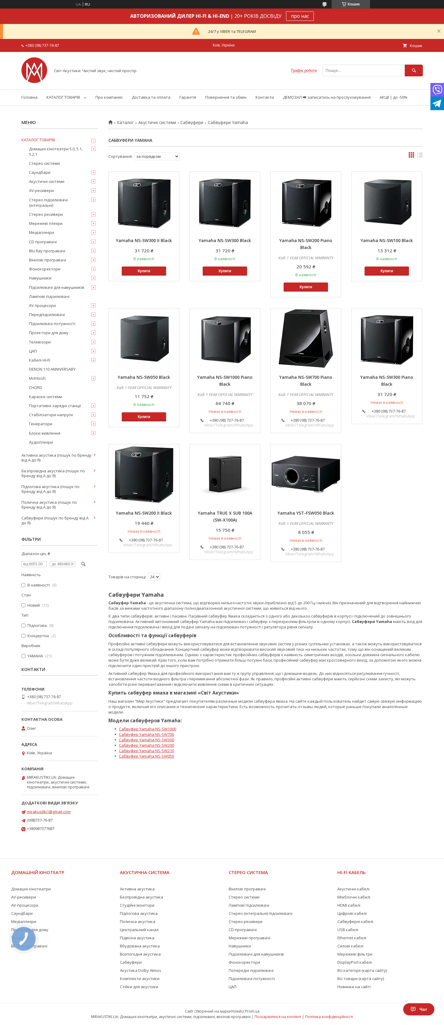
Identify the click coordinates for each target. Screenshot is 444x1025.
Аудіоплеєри (41, 442)
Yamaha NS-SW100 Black (387, 240)
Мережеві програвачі (249, 937)
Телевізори (40, 342)
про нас (300, 16)
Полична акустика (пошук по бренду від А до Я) (49, 505)
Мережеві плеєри (46, 223)
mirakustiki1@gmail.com (49, 811)
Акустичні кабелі (353, 889)
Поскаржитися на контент (278, 1016)
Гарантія (187, 97)
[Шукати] (414, 70)
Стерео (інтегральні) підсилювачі (260, 913)
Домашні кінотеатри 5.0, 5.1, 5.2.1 (55, 151)
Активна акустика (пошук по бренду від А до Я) (56, 457)
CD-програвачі (243, 929)
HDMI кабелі (348, 905)
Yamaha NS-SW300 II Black (144, 240)
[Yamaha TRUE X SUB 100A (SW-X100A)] (225, 474)
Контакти (265, 97)
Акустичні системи (157, 122)
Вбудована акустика (140, 946)
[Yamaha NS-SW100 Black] (387, 202)
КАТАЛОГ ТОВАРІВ (63, 97)
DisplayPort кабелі (354, 962)
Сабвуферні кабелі (355, 921)
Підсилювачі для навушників (56, 287)
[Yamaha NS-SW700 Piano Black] (306, 338)
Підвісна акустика (137, 937)
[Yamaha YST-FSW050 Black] (306, 474)
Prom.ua (252, 1011)
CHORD (35, 387)
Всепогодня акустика (140, 954)
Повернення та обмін (225, 97)
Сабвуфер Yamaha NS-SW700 (146, 734)
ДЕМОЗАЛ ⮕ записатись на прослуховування (327, 97)
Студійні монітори (137, 905)
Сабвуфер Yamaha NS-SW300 (146, 739)
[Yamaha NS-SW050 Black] (144, 338)
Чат (423, 1009)
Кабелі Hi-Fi (39, 360)
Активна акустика (137, 889)
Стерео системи (44, 163)
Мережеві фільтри (354, 954)
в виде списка (420, 156)
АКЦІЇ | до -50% (393, 97)
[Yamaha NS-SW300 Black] (225, 202)
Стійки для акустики (139, 986)
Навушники (40, 278)
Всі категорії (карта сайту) (362, 970)
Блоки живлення (44, 433)
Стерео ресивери (46, 214)
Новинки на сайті (354, 986)
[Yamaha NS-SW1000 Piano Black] (225, 338)
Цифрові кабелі (352, 913)
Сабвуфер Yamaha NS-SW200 (146, 745)
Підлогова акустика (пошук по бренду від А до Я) (50, 489)
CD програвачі (43, 241)
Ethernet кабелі (351, 937)
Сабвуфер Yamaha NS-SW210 (146, 750)
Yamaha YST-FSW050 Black (306, 513)
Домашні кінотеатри (31, 889)
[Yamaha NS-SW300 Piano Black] (387, 338)
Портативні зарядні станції (55, 405)
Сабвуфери (191, 122)
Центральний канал (139, 929)
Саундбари (39, 172)
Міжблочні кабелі (353, 897)
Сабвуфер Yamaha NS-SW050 (146, 756)
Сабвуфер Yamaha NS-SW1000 (147, 729)
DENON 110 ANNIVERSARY (52, 369)
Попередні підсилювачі (251, 970)
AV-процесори (24, 905)
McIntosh (37, 378)
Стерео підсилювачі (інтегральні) (48, 202)
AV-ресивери (41, 190)
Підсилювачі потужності (52, 323)
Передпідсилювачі (47, 314)
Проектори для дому (49, 332)
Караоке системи (45, 396)
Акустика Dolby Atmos (140, 970)
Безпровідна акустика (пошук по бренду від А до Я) (53, 473)
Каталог (125, 122)
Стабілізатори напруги (51, 414)
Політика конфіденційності (329, 1016)
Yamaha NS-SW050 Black (144, 377)
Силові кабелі (350, 946)
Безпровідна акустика (141, 897)
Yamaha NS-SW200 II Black (144, 513)
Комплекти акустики (139, 978)
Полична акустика (137, 921)
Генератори (40, 423)
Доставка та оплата (151, 97)
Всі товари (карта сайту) (360, 978)
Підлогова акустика (139, 913)
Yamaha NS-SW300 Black (225, 240)
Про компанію (109, 97)
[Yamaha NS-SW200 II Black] (144, 474)
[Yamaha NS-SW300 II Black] (144, 202)
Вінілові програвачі (47, 260)
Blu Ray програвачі (47, 251)
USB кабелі (347, 929)
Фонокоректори (44, 269)
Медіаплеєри (41, 232)
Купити (144, 271)
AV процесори (42, 305)
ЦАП (33, 351)
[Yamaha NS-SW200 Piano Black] (306, 202)
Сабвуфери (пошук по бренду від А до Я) (54, 520)
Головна (29, 97)
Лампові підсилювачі (49, 296)
